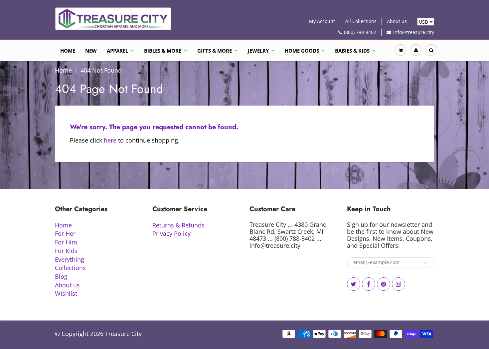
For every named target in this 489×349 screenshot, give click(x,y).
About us (397, 21)
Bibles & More (162, 50)
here (110, 140)
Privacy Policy (171, 233)
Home (67, 50)
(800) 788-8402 (360, 32)
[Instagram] (398, 284)
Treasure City (123, 334)
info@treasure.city (413, 32)
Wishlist (66, 293)
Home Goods (302, 50)
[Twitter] (353, 284)
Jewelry (258, 50)
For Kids (66, 251)
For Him (66, 242)
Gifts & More (214, 50)
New (91, 50)
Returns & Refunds (178, 225)
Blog (61, 276)
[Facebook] (368, 284)
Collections (70, 268)
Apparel (117, 50)
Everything (69, 259)
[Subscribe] (425, 262)
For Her (65, 233)
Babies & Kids (352, 50)
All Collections (361, 21)
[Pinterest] (383, 284)
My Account (322, 21)
